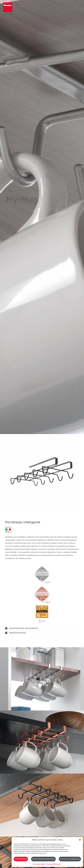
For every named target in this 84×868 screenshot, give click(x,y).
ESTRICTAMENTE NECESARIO (43, 859)
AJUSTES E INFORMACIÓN (70, 859)
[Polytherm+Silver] (42, 565)
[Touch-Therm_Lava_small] (42, 605)
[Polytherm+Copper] (42, 585)
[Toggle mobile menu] (79, 7)
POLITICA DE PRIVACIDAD (53, 864)
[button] (80, 840)
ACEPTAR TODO (21, 859)
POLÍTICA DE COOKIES (39, 864)
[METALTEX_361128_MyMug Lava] (42, 476)
